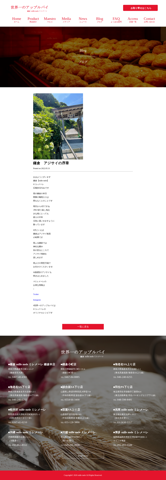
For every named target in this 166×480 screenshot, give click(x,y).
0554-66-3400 (72, 399)
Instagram (37, 300)
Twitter (36, 294)
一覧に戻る (83, 326)
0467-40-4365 (19, 377)
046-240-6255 (124, 377)
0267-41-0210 (19, 422)
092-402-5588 (124, 445)
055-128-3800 (72, 422)
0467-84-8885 (72, 377)
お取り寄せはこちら (141, 8)
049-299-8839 (72, 445)
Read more (83, 455)
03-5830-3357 (124, 422)
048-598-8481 (124, 399)
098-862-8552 (19, 445)
